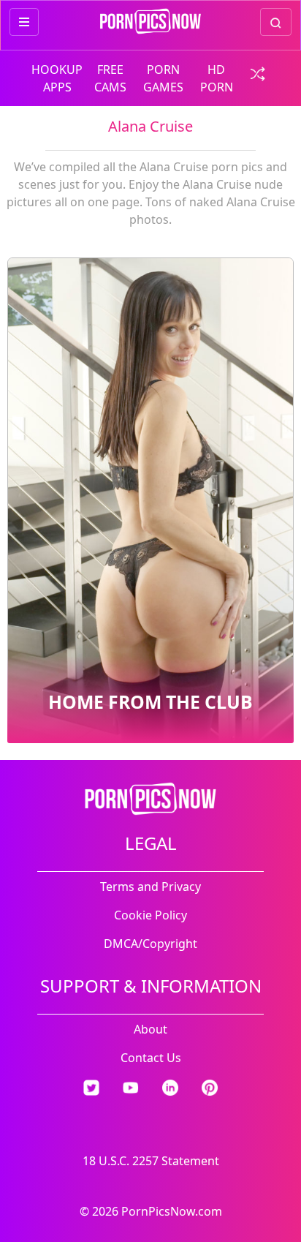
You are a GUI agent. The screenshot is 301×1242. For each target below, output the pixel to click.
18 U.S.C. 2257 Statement (151, 1161)
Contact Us (151, 1058)
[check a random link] (257, 72)
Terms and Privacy (150, 886)
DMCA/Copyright (150, 944)
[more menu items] (24, 22)
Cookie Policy (150, 915)
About (150, 1029)
